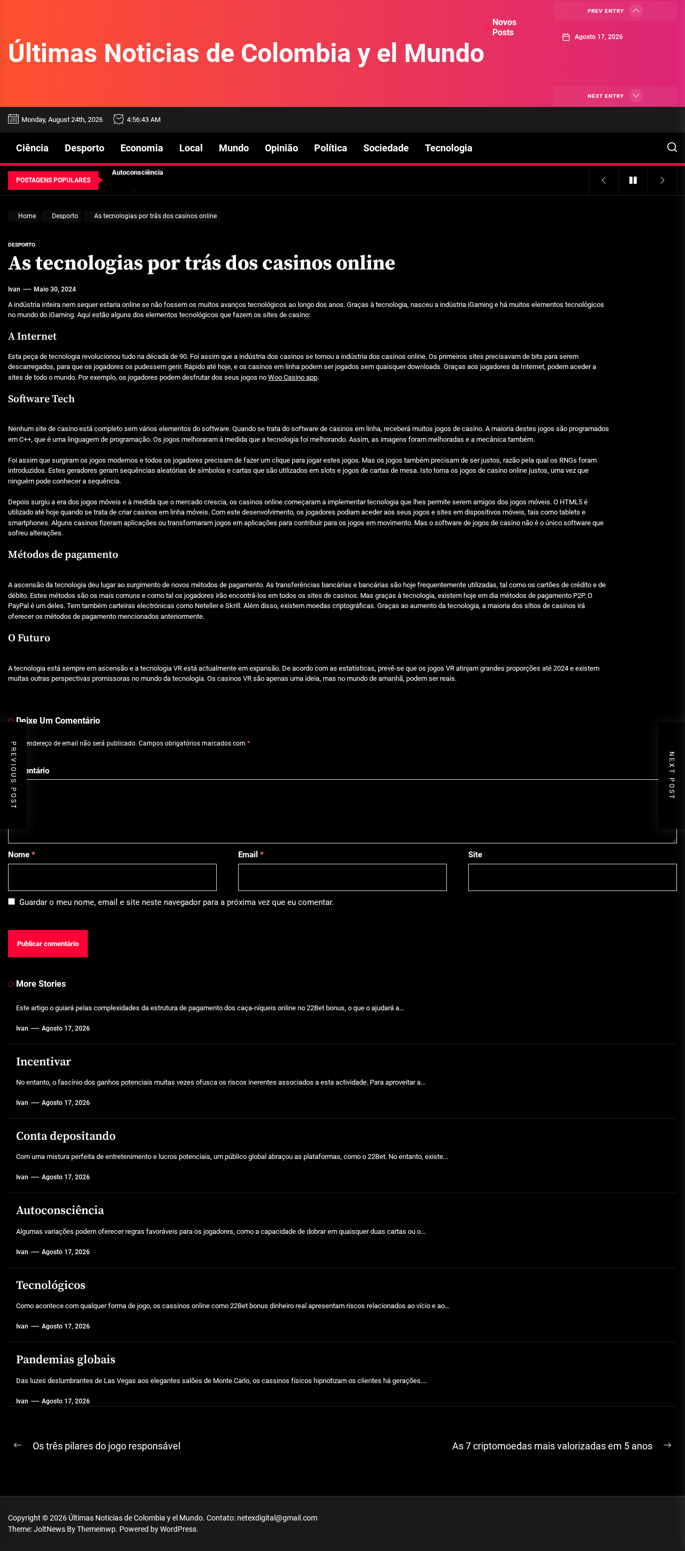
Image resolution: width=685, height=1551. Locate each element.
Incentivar (43, 1062)
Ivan (14, 289)
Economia (141, 147)
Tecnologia (449, 147)
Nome (21, 854)
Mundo (234, 147)
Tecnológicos (51, 1285)
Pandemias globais (66, 1360)
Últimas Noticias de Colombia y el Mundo (246, 53)
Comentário (28, 771)
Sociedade (386, 147)
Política (330, 147)
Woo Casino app (292, 377)
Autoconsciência (60, 1210)
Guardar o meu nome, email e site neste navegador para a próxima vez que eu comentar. (176, 902)
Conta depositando (66, 1136)
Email (251, 854)
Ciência (32, 147)
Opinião (281, 147)
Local (191, 147)
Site (475, 854)
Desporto (84, 147)
